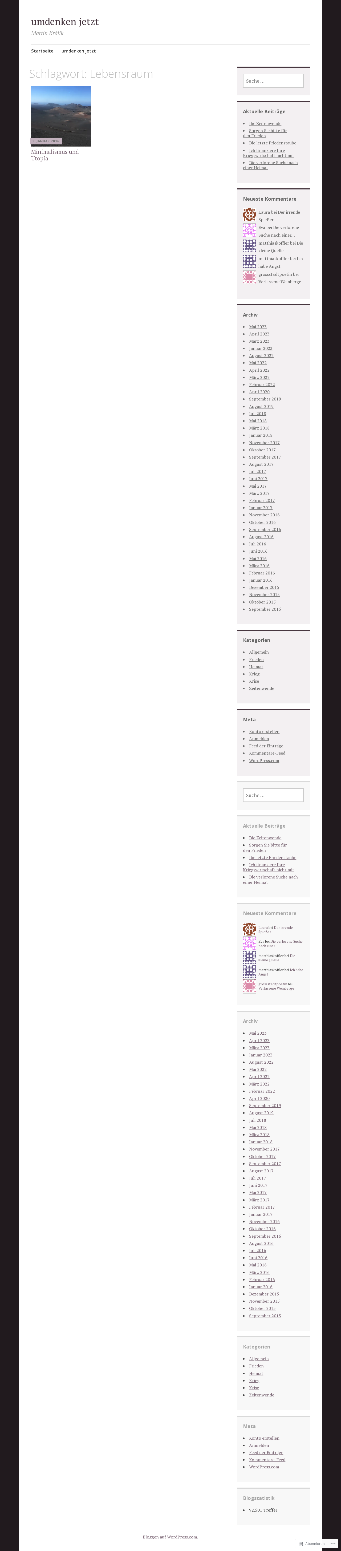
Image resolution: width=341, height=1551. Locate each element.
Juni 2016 (258, 551)
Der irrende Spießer (275, 929)
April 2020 (259, 392)
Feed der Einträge (266, 746)
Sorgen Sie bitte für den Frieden (265, 133)
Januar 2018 (261, 435)
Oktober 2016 (262, 522)
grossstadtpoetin (275, 274)
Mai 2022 (258, 363)
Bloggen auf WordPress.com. (170, 1537)
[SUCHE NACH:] (273, 81)
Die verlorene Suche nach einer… (280, 943)
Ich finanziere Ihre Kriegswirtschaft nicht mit (268, 152)
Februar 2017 (262, 500)
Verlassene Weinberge (279, 282)
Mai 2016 (258, 558)
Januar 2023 (261, 348)
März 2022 (259, 377)
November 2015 (264, 594)
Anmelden (259, 739)
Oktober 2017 (262, 450)
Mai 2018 (258, 421)
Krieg (254, 674)
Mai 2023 (258, 327)
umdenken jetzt (65, 21)
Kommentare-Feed (267, 753)
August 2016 (261, 537)
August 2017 (261, 464)
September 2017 (265, 457)
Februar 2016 (262, 573)
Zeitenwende (261, 688)
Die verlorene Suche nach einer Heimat (270, 165)
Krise (254, 681)
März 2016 (259, 566)
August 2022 (261, 355)
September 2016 (265, 529)
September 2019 (265, 399)
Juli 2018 (257, 413)
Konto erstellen (264, 731)
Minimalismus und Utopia (55, 155)
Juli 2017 (257, 471)
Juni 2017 (258, 478)
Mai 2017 (258, 486)
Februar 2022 (262, 384)
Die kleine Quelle (276, 957)
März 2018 (259, 428)
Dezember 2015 (264, 587)
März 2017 (259, 493)
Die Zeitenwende (265, 123)
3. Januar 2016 (46, 141)
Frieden (256, 659)
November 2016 (264, 515)
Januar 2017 (261, 508)
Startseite (42, 51)
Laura (264, 212)
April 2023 (259, 334)
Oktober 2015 (262, 602)
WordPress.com (264, 760)
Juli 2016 (257, 544)
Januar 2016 (261, 580)
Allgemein (259, 652)
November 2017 (264, 443)
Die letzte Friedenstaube (272, 143)
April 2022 (259, 370)
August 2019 (261, 406)
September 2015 (265, 609)
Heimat (256, 667)
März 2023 (259, 341)
